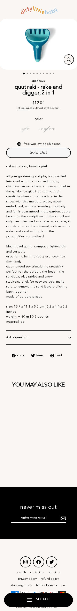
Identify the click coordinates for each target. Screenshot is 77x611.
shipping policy (21, 585)
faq (64, 585)
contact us (37, 572)
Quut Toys (38, 81)
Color (38, 119)
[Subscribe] (62, 518)
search (21, 572)
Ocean (25, 129)
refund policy (50, 579)
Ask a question (17, 337)
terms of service (47, 585)
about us (54, 572)
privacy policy (27, 579)
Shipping (23, 108)
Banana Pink (47, 129)
